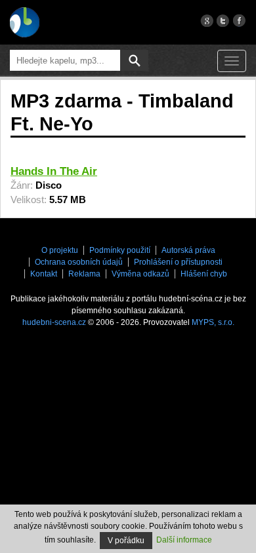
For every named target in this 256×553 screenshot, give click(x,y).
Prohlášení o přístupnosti (178, 262)
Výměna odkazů (140, 273)
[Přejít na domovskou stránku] (24, 22)
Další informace (184, 539)
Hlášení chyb (204, 273)
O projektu (59, 250)
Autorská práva (188, 250)
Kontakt (43, 273)
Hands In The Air (54, 171)
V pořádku (126, 540)
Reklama (84, 273)
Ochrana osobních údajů (79, 262)
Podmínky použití (119, 250)
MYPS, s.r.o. (213, 322)
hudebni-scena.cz (54, 322)
